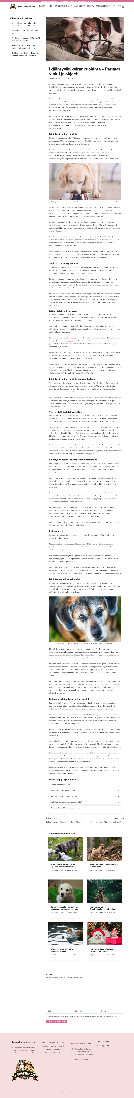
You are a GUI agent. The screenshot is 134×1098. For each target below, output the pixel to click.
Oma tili (61, 1046)
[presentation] (65, 849)
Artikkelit (79, 6)
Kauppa (53, 1046)
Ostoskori (44, 1046)
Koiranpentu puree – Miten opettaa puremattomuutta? (63, 866)
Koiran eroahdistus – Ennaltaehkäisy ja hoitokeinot (103, 908)
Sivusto (103, 1011)
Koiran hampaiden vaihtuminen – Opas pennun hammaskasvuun (65, 908)
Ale (50, 6)
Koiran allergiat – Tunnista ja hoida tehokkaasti (63, 820)
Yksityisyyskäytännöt (52, 1053)
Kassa (62, 1043)
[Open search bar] (123, 7)
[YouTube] (108, 1046)
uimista (70, 341)
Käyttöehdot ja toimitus (53, 1049)
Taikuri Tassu (57, 78)
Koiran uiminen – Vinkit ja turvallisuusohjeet (107, 820)
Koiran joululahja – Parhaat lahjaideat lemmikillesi (101, 950)
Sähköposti (78, 1011)
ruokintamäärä (54, 392)
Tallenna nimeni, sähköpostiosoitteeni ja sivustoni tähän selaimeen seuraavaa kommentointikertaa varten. (83, 1016)
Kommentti (52, 983)
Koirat (51, 65)
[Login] (115, 6)
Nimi (49, 1011)
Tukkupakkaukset (63, 6)
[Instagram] (103, 1046)
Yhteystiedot (103, 6)
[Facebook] (99, 1046)
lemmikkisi (80, 317)
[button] (116, 6)
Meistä (90, 6)
